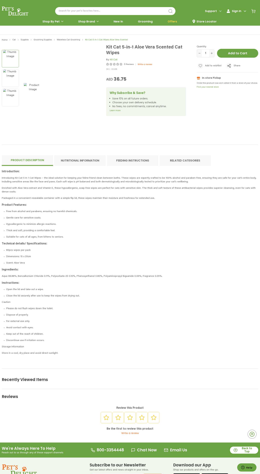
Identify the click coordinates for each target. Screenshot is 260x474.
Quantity (201, 46)
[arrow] (62, 21)
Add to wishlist (213, 66)
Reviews (130, 64)
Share (237, 66)
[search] (170, 11)
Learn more (115, 110)
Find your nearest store (208, 87)
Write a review (145, 64)
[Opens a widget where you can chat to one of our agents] (246, 467)
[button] (27, 160)
